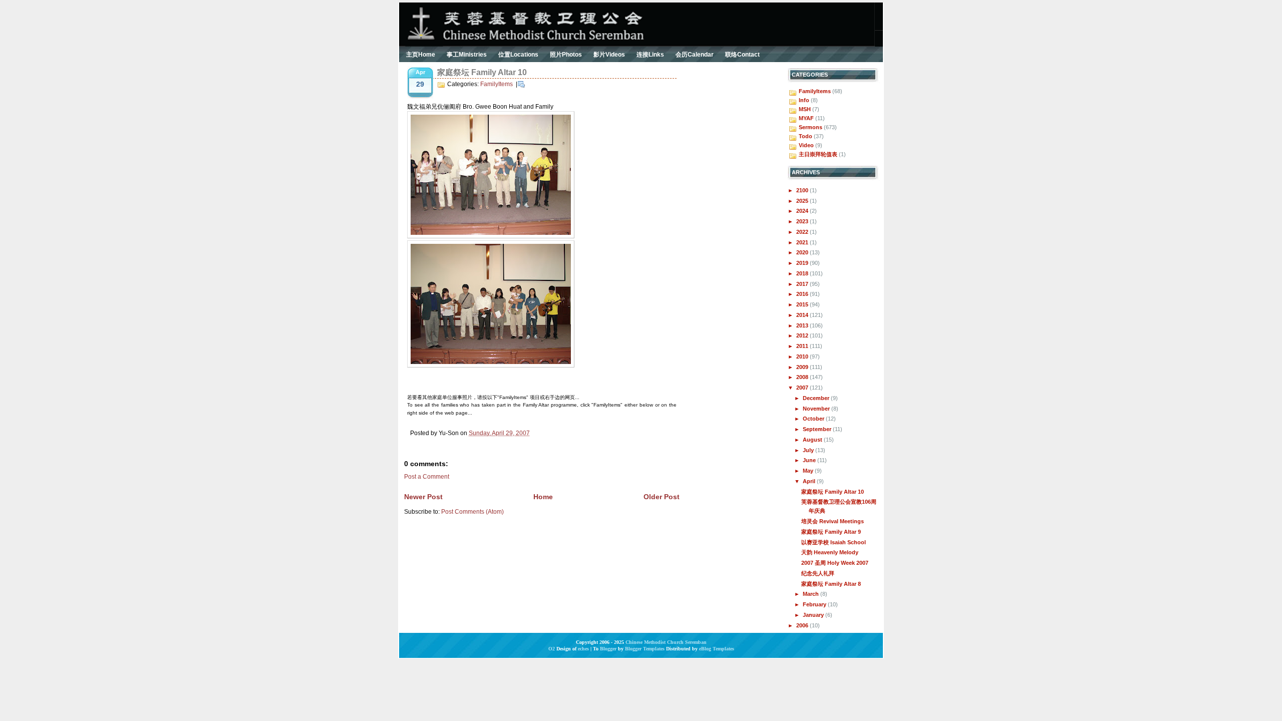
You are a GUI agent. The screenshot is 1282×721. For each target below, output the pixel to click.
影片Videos (609, 54)
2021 (803, 242)
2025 (803, 201)
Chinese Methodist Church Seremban (666, 642)
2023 (803, 221)
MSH (805, 109)
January (814, 615)
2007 (803, 388)
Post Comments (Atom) (472, 511)
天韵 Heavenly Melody (829, 552)
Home (543, 497)
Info (804, 100)
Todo (805, 136)
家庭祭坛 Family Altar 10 (482, 72)
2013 (803, 325)
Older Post (662, 497)
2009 (803, 367)
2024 (803, 211)
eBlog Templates (716, 648)
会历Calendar (695, 54)
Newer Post (423, 497)
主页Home (420, 54)
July (809, 450)
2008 (803, 377)
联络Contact (742, 54)
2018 (803, 273)
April (810, 481)
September (818, 429)
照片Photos (566, 54)
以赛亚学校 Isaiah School (833, 542)
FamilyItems (496, 84)
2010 (803, 356)
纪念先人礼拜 (817, 573)
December (817, 398)
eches (583, 648)
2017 (803, 284)
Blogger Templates (645, 648)
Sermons (810, 127)
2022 (803, 232)
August (813, 440)
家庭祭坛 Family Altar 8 (831, 584)
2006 (803, 625)
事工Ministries (467, 54)
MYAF (806, 118)
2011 (803, 346)
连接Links (650, 54)
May (809, 471)
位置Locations (518, 54)
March (811, 594)
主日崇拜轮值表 (818, 154)
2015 (803, 304)
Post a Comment (426, 476)
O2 (551, 648)
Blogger (608, 648)
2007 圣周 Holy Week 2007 (834, 563)
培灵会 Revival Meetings (832, 521)
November (817, 409)
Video (806, 145)
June (810, 460)
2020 (803, 252)
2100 (803, 190)
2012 (803, 335)
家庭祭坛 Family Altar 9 (831, 532)
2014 (803, 315)
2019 (803, 263)
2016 (803, 294)
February (815, 604)
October (814, 419)
